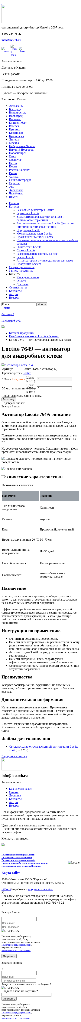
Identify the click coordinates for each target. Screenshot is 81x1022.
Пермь (13, 166)
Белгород (15, 109)
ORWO (6, 889)
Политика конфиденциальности (18, 854)
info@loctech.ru (11, 39)
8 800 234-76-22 (11, 33)
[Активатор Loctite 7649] (18, 365)
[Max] (14, 51)
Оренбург (15, 159)
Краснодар (16, 132)
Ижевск (14, 126)
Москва (14, 142)
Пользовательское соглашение (17, 857)
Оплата (13, 792)
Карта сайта (11, 873)
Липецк (14, 139)
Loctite (27, 373)
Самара (13, 176)
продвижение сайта (40, 889)
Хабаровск (16, 190)
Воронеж (15, 119)
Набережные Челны (22, 146)
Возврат (14, 805)
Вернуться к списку (14, 756)
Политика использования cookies (18, 860)
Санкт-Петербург (20, 180)
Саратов (14, 183)
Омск (12, 156)
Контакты (15, 798)
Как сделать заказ (20, 788)
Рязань (13, 173)
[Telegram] (22, 50)
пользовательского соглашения (16, 950)
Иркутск (14, 129)
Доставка (15, 795)
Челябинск (16, 193)
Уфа (11, 186)
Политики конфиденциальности (16, 945)
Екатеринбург (18, 122)
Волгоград (16, 115)
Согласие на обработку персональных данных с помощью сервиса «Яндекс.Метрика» (25, 864)
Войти (6, 307)
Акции (13, 802)
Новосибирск (17, 153)
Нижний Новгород (21, 149)
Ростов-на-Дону (19, 169)
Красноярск (16, 136)
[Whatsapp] (5, 50)
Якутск (13, 196)
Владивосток (17, 112)
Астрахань (16, 105)
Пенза (13, 163)
